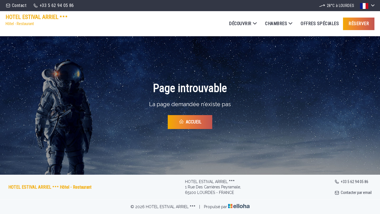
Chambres (276, 23)
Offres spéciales (320, 23)
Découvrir (240, 23)
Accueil (193, 122)
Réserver (359, 23)
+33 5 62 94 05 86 (354, 181)
